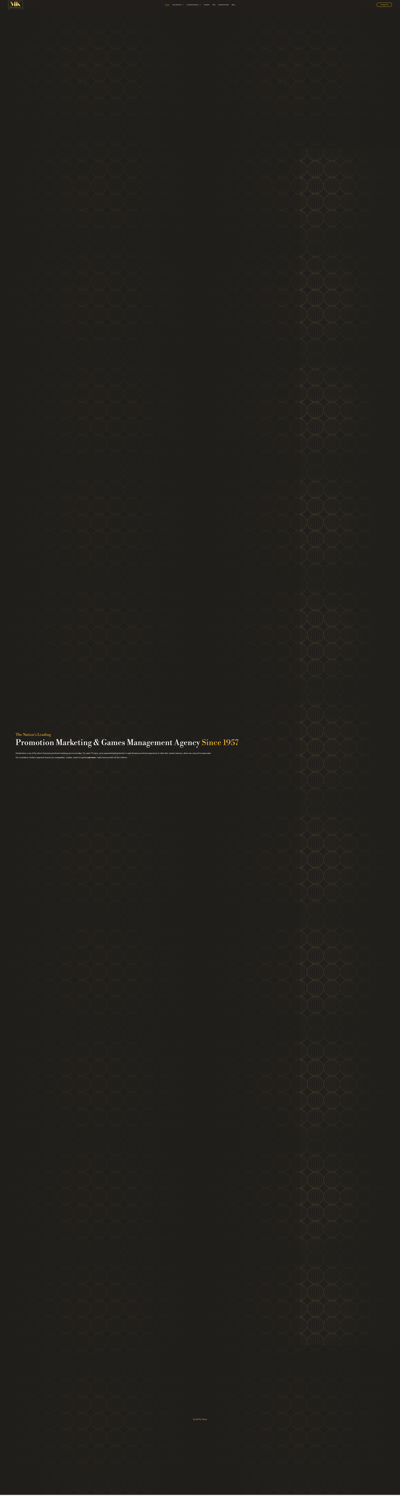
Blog (233, 5)
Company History (192, 5)
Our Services (176, 5)
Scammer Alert (223, 5)
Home (167, 5)
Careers (206, 5)
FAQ (214, 5)
